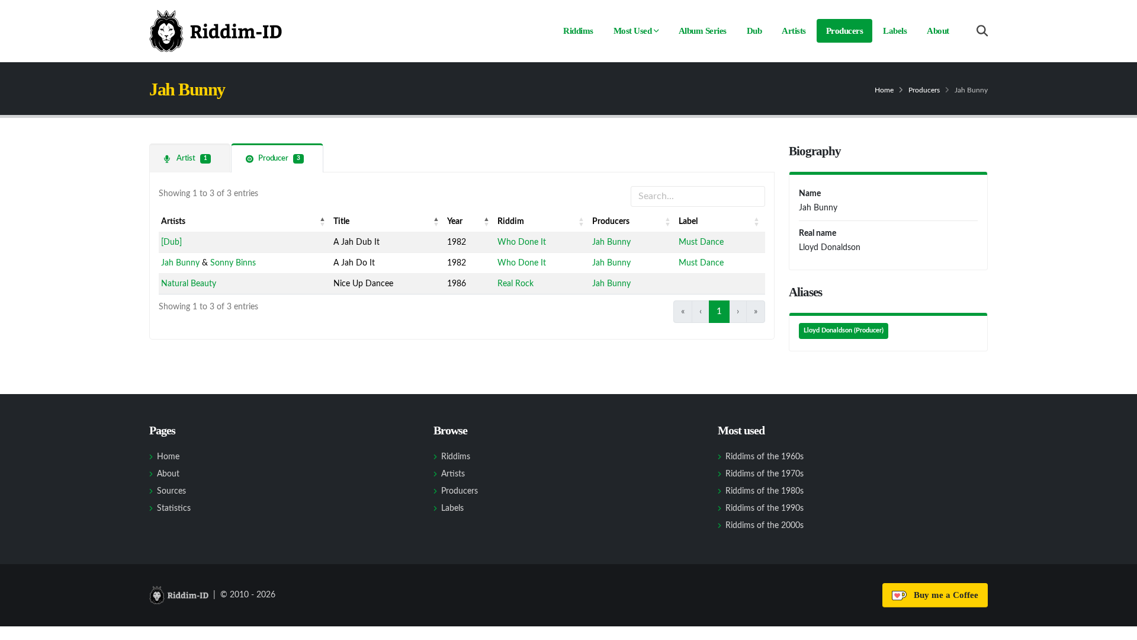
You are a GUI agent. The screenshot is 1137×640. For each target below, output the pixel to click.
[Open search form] (982, 31)
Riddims (578, 31)
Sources (171, 491)
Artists (794, 31)
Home (884, 90)
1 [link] (719, 311)
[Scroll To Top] (1116, 626)
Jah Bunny (611, 242)
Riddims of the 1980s (764, 491)
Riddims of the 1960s (764, 457)
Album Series (703, 31)
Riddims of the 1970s (764, 474)
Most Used (633, 31)
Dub (754, 31)
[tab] (189, 157)
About (938, 31)
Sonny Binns (233, 263)
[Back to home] (215, 30)
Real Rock (515, 284)
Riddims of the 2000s (764, 525)
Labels (895, 31)
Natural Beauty (188, 284)
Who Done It (521, 242)
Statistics (174, 508)
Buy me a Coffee (943, 595)
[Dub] (171, 242)
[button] (322, 222)
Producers (844, 31)
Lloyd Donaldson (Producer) (844, 331)
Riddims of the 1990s (764, 508)
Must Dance (701, 242)
